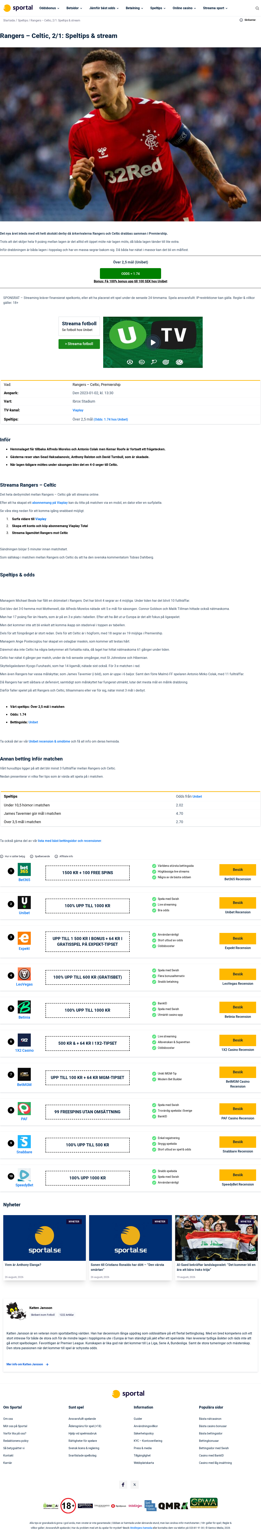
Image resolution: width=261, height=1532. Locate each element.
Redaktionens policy (16, 1441)
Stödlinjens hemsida (141, 1528)
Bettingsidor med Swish (214, 1448)
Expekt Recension (238, 948)
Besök (238, 870)
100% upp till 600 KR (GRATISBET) (87, 977)
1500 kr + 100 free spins (87, 873)
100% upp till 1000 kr (87, 906)
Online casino (182, 8)
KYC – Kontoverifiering (148, 1441)
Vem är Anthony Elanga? (23, 1264)
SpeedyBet (24, 1185)
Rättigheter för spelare (83, 1441)
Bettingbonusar (209, 1441)
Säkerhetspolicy (144, 1434)
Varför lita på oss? (14, 1434)
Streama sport (213, 8)
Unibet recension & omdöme (49, 741)
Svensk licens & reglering (84, 1448)
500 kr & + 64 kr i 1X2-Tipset (87, 1043)
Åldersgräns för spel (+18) (85, 1426)
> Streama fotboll (79, 344)
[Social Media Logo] (123, 1485)
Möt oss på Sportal (15, 1426)
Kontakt (8, 1456)
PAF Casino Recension (237, 1118)
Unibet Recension (238, 912)
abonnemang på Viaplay (50, 502)
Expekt (24, 948)
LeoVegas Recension (237, 983)
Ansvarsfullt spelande (82, 1419)
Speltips (156, 8)
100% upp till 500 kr (87, 1145)
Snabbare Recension (238, 1151)
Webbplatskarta (144, 1463)
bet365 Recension (238, 879)
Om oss (8, 1419)
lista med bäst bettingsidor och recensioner (69, 840)
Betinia (24, 1017)
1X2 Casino (24, 1050)
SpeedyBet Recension (238, 1184)
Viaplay (78, 410)
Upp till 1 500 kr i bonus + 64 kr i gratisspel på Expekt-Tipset (87, 941)
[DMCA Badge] (50, 1506)
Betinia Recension (238, 1016)
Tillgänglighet (142, 1456)
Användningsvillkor (146, 1426)
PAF (24, 1119)
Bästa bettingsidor (210, 1434)
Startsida (9, 20)
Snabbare (24, 1152)
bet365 (24, 880)
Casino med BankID (211, 1456)
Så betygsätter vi (13, 1448)
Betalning (133, 8)
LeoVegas (24, 984)
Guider (138, 1419)
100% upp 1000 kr (87, 1178)
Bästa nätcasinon (210, 1419)
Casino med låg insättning (215, 1463)
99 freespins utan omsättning (87, 1112)
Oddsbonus (47, 8)
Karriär (7, 1463)
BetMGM (24, 1085)
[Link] (44, 1238)
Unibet (33, 722)
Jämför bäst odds (102, 8)
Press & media (143, 1448)
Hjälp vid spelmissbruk (83, 1434)
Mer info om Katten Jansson (25, 1364)
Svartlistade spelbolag (82, 1456)
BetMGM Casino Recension (238, 1084)
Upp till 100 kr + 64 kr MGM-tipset (87, 1078)
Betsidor (72, 8)
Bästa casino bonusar (213, 1426)
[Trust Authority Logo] (85, 1506)
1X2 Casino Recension (237, 1049)
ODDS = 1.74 (130, 273)
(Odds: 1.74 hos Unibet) (111, 419)
